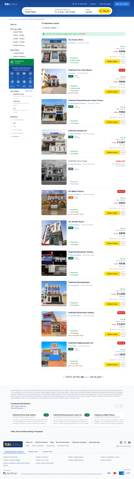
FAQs (27, 445)
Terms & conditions (38, 445)
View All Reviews (17, 408)
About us (93, 4)
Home (11, 19)
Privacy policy (50, 445)
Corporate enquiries (79, 442)
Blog (52, 442)
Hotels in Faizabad (20, 19)
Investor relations (41, 442)
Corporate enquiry (105, 4)
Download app (94, 442)
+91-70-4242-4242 (80, 4)
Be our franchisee (62, 442)
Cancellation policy (63, 445)
